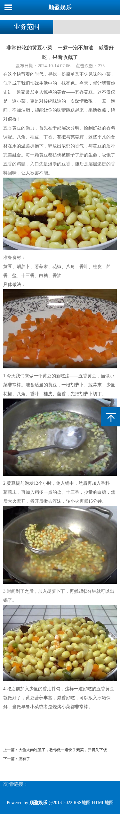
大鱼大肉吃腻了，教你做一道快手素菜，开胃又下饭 (63, 750)
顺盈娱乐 (60, 7)
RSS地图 (82, 802)
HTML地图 (103, 802)
